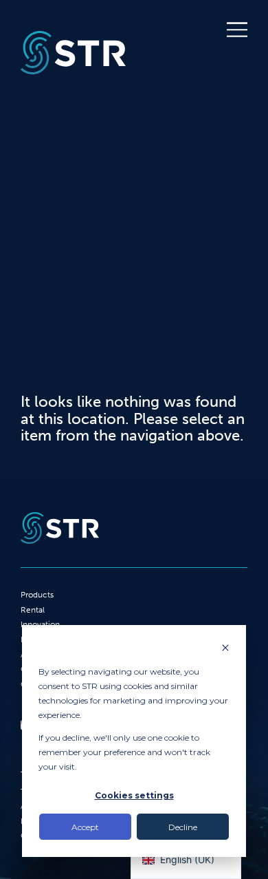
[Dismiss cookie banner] (225, 649)
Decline (182, 827)
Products (37, 595)
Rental (33, 610)
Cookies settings (134, 795)
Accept (85, 827)
